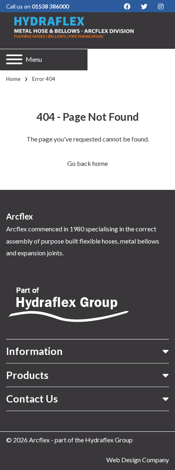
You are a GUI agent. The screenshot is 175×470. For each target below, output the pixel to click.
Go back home (87, 163)
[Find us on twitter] (144, 6)
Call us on (37, 6)
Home (13, 79)
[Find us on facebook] (127, 6)
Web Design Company (137, 459)
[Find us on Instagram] (161, 6)
